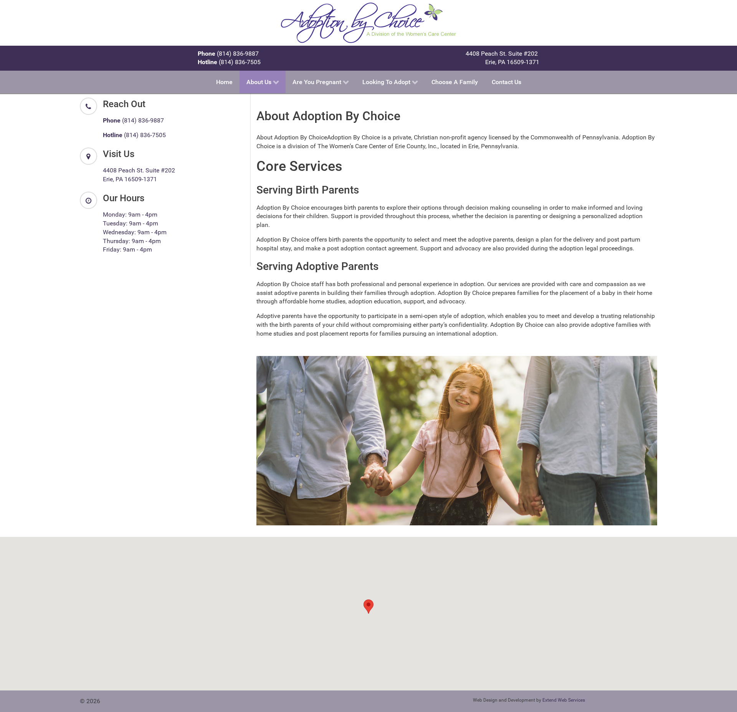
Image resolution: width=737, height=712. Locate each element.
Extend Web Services (563, 700)
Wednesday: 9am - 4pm (135, 232)
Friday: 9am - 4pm (127, 249)
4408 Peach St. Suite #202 (502, 53)
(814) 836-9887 (228, 53)
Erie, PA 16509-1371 (512, 62)
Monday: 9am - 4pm (130, 214)
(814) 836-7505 (229, 62)
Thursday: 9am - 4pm (132, 241)
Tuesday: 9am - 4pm (130, 223)
